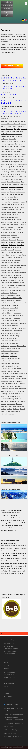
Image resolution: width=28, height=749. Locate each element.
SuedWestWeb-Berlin (10, 643)
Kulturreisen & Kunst (9, 653)
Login (10, 747)
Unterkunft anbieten (9, 672)
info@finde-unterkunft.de (15, 736)
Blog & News (7, 686)
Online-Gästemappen (10, 651)
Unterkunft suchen (9, 674)
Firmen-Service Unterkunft (11, 648)
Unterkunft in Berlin (9, 646)
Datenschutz (16, 747)
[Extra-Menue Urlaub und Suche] (26, 3)
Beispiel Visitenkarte (9, 677)
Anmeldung (4, 747)
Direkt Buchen (8, 696)
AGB (21, 747)
